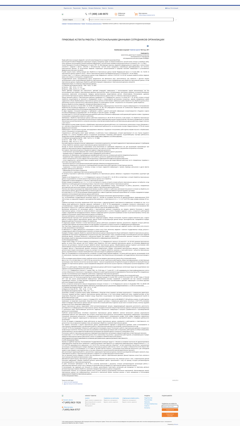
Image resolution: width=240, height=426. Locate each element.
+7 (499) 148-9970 (98, 13)
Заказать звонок (68, 400)
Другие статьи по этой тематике (73, 384)
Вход (168, 8)
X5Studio (176, 424)
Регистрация (174, 8)
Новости (104, 8)
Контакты (110, 8)
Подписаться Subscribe (170, 415)
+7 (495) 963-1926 (71, 402)
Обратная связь (68, 407)
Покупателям (77, 8)
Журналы (84, 8)
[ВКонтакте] (148, 46)
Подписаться (170, 409)
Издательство (68, 8)
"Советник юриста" (134, 50)
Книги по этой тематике (71, 382)
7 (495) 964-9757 (71, 409)
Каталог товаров (68, 19)
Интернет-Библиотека (94, 8)
